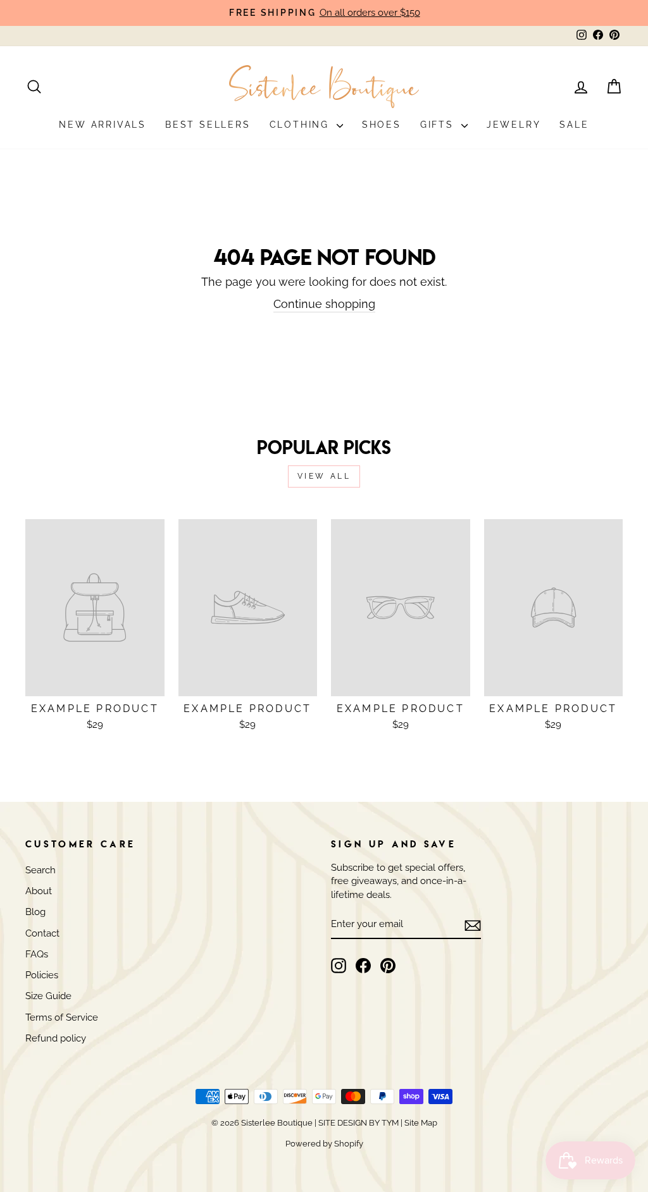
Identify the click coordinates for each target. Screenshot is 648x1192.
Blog (35, 912)
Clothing (301, 125)
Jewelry (514, 125)
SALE (574, 125)
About (38, 891)
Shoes (381, 125)
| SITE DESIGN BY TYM (357, 1122)
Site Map (419, 1122)
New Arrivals (102, 125)
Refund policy (55, 1038)
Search (40, 870)
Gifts (439, 125)
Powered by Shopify (324, 1143)
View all (324, 476)
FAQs (36, 954)
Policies (41, 975)
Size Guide (48, 996)
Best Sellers (208, 125)
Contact (42, 933)
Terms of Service (61, 1017)
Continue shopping (324, 303)
